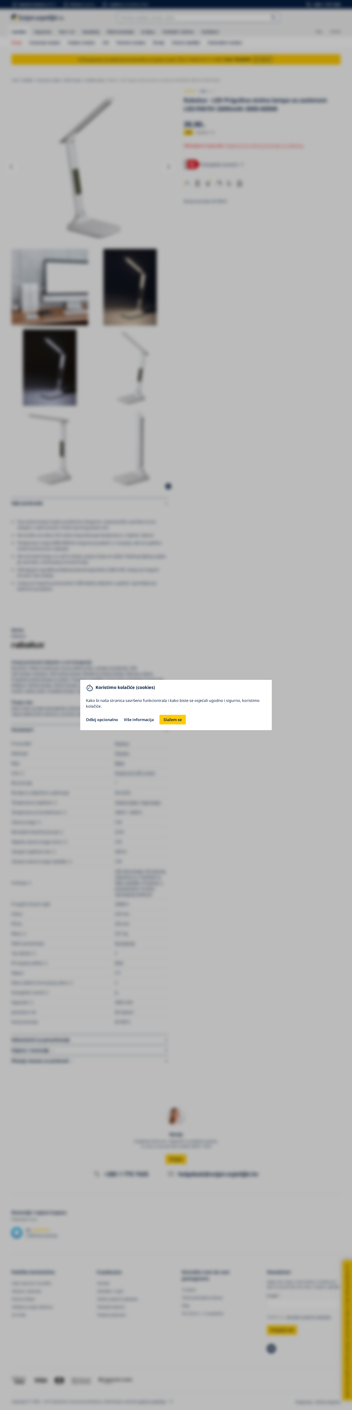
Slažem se (173, 719)
